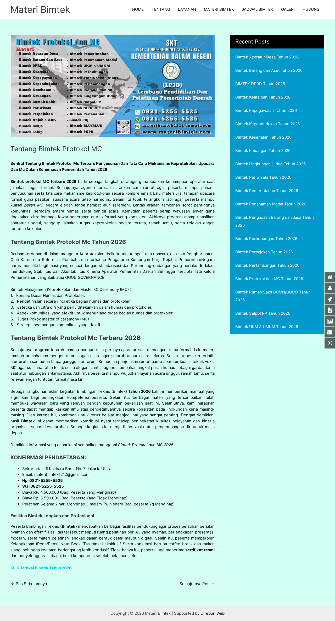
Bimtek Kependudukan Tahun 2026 (267, 123)
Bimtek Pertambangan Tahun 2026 (267, 265)
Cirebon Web (212, 613)
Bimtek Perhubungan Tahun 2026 (266, 238)
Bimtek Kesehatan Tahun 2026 (263, 137)
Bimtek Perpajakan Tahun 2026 (264, 251)
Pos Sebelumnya (29, 583)
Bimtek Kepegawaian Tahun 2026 (266, 110)
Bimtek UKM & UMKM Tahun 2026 (266, 326)
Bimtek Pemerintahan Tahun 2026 (266, 190)
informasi (38, 444)
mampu (191, 216)
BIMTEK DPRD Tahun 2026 (260, 83)
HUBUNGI (312, 9)
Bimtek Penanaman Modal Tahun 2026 (270, 203)
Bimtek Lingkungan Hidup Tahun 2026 (270, 163)
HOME (138, 9)
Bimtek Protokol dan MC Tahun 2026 (269, 278)
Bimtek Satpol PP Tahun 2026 (262, 313)
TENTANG (161, 9)
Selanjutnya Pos (197, 583)
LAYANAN (187, 9)
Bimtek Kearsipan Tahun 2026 (263, 97)
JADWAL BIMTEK (257, 9)
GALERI (288, 9)
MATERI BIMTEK (219, 9)
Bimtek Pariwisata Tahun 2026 (263, 177)
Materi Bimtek (40, 9)
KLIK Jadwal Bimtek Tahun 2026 (41, 567)
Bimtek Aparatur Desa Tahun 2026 (267, 57)
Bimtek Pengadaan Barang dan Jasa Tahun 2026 (274, 221)
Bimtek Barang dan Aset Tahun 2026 (269, 70)
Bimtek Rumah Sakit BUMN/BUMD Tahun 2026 (273, 296)
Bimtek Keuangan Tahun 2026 (263, 150)
